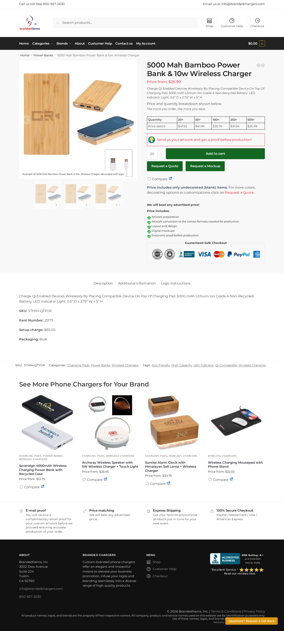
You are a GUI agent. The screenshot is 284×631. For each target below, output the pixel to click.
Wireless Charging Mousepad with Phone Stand (235, 464)
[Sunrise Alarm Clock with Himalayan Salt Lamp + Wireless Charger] (173, 422)
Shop (209, 26)
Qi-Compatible (226, 365)
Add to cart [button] (110, 488)
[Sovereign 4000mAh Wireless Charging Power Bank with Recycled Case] (47, 422)
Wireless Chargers (125, 365)
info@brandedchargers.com (41, 589)
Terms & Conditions (226, 611)
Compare (159, 179)
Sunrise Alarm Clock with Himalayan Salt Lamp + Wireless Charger (170, 466)
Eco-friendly (161, 365)
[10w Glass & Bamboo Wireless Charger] (263, 65)
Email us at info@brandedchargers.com (234, 4)
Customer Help (232, 26)
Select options (47, 497)
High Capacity (181, 365)
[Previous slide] (25, 119)
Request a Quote (164, 166)
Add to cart (215, 154)
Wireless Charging (252, 365)
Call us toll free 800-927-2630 (42, 4)
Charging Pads (78, 365)
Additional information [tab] (137, 283)
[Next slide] (130, 119)
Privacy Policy (254, 611)
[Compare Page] (170, 179)
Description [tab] (103, 283)
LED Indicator (204, 365)
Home (24, 55)
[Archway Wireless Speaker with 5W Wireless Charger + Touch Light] (110, 422)
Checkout (257, 26)
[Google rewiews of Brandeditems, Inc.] (237, 571)
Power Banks (43, 55)
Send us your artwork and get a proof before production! (204, 140)
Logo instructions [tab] (175, 283)
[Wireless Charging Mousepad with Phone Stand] (236, 422)
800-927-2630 (30, 597)
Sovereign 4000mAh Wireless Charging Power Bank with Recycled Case (43, 470)
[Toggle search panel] (41, 22)
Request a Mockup (205, 166)
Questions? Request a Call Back (251, 621)
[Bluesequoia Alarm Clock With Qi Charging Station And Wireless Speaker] (258, 65)
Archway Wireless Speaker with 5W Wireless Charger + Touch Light (110, 464)
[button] (256, 43)
